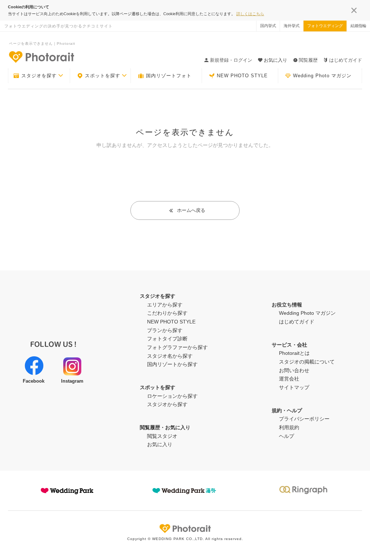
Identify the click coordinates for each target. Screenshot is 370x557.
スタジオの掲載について (307, 362)
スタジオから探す (167, 404)
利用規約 (289, 427)
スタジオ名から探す (170, 356)
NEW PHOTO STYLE (242, 75)
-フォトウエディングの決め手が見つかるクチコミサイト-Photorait (41, 57)
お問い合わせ (294, 370)
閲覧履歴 (308, 60)
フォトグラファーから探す (177, 347)
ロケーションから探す (172, 396)
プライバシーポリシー (304, 419)
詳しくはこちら (250, 14)
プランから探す (164, 330)
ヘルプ (286, 436)
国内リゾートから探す (172, 364)
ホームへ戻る (191, 210)
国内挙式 (268, 25)
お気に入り (159, 444)
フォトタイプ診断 (167, 338)
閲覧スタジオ (162, 436)
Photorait (185, 528)
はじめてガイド (345, 60)
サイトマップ (294, 387)
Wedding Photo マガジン (322, 75)
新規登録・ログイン (231, 60)
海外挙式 (292, 25)
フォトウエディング (325, 25)
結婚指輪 (358, 25)
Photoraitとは (294, 353)
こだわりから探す (167, 313)
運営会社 (289, 379)
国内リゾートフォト (169, 75)
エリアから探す (164, 305)
